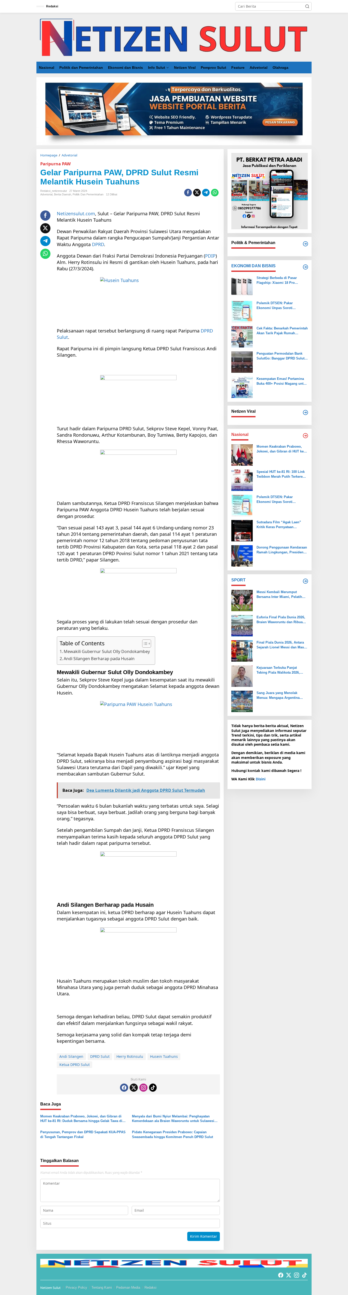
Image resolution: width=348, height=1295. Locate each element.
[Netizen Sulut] (174, 36)
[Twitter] (134, 1088)
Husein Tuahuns (164, 1056)
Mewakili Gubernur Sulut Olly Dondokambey (107, 651)
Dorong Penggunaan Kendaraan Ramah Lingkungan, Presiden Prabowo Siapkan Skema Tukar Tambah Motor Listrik (282, 549)
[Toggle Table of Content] (144, 643)
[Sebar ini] (188, 192)
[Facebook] (124, 1088)
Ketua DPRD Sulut (74, 1064)
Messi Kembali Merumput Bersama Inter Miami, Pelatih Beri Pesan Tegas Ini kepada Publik (279, 594)
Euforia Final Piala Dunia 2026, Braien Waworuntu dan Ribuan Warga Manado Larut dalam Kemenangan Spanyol (281, 619)
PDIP (210, 256)
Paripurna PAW (55, 164)
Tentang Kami (101, 1287)
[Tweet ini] (197, 192)
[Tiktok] (153, 1088)
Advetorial (46, 194)
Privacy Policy (76, 1287)
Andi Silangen (71, 1056)
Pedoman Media (128, 1287)
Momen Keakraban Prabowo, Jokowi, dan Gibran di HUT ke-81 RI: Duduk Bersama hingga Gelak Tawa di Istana (81, 1118)
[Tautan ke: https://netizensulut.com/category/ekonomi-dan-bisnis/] (305, 267)
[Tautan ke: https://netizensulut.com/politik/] (305, 244)
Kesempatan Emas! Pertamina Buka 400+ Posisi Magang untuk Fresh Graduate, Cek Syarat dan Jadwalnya (282, 381)
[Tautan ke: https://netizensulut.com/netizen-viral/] (305, 412)
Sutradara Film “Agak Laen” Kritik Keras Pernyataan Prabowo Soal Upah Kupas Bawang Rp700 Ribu (279, 524)
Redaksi (150, 1287)
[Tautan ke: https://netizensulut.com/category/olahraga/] (305, 581)
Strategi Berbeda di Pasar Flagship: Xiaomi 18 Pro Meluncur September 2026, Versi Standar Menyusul (282, 280)
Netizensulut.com (76, 213)
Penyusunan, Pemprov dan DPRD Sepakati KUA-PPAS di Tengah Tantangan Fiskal (83, 1134)
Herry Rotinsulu (129, 1056)
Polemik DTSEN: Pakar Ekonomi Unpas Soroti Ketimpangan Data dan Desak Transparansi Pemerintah (280, 305)
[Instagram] (143, 1088)
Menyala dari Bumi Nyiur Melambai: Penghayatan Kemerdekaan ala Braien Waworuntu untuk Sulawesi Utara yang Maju (173, 1118)
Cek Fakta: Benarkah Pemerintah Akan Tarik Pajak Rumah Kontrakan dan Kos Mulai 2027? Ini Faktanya (282, 330)
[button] (307, 6)
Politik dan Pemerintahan (88, 194)
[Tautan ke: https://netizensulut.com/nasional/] (305, 436)
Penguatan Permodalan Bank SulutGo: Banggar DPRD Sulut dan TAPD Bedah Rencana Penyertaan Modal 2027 (280, 356)
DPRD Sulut (100, 1056)
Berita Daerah (62, 194)
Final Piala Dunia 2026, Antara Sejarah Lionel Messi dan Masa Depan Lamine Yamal (281, 644)
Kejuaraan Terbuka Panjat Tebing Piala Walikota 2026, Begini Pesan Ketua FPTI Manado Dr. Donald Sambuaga (281, 670)
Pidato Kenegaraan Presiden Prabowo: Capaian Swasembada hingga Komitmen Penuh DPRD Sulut (172, 1134)
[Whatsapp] (215, 192)
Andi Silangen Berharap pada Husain (99, 658)
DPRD (98, 244)
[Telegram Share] (206, 192)
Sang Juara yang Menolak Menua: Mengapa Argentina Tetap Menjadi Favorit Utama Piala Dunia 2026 (279, 695)
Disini (260, 779)
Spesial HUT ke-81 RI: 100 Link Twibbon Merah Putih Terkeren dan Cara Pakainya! (281, 474)
